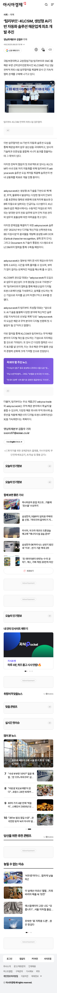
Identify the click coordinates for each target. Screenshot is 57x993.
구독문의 (19, 971)
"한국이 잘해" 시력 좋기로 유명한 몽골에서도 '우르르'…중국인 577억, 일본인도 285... (28, 380)
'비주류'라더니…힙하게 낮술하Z (39, 877)
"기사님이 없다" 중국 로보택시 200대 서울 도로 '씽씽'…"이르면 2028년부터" (28, 368)
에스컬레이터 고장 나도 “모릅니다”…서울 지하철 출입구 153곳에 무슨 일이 (38, 907)
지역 (12, 15)
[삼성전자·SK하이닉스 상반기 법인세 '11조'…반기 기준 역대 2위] (12, 551)
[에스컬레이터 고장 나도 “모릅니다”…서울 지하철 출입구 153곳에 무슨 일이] (13, 913)
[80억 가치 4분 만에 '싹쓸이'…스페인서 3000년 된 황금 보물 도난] (45, 810)
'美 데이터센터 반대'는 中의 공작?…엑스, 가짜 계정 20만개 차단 (37, 560)
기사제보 (29, 971)
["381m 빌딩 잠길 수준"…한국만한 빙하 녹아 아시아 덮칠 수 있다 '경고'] (45, 825)
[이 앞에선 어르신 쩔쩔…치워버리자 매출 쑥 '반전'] (13, 898)
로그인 (9, 958)
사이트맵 (47, 958)
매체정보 (35, 976)
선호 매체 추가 (14, 50)
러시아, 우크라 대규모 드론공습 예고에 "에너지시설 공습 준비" (36, 532)
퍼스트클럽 (7, 971)
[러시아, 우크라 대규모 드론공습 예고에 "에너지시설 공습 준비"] (12, 537)
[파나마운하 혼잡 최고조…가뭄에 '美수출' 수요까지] (12, 509)
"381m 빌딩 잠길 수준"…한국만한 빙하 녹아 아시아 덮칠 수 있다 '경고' (21, 821)
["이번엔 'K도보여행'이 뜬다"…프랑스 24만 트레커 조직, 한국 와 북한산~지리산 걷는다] (45, 795)
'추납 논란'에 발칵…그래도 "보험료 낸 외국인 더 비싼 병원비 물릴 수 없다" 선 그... (28, 374)
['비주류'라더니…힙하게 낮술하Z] (13, 883)
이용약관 (24, 976)
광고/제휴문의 (19, 966)
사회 (6, 15)
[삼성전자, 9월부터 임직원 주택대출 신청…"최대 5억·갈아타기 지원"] (12, 523)
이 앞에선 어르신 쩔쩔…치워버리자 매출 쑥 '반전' (39, 892)
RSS (38, 971)
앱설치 (22, 958)
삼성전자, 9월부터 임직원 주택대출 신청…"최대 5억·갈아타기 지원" (37, 518)
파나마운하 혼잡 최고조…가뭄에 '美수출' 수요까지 (37, 504)
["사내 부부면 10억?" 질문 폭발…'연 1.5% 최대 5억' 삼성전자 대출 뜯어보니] (45, 781)
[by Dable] (48, 837)
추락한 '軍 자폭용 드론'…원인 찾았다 (38, 922)
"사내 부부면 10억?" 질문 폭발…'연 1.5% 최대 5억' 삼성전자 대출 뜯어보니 (21, 777)
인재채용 (32, 966)
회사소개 (7, 966)
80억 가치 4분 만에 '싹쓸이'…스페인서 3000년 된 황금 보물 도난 (21, 806)
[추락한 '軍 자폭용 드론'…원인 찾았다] (13, 928)
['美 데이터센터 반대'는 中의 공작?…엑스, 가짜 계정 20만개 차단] (12, 565)
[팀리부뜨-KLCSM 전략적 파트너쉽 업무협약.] (28, 99)
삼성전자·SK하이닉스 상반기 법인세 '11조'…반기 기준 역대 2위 (37, 546)
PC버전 (35, 958)
